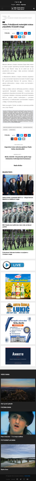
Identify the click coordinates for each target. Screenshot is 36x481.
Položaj (5, 129)
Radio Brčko (7, 29)
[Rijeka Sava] (18, 455)
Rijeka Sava (4, 469)
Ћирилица (23, 4)
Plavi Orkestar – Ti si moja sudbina (12, 436)
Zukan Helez (12, 129)
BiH (3, 22)
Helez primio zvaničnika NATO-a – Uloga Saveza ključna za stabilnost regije (18, 198)
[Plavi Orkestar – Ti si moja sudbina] (18, 422)
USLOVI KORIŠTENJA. (16, 122)
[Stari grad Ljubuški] (18, 390)
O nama (8, 479)
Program (13, 4)
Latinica (18, 4)
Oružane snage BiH (28, 127)
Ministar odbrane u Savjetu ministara (12, 127)
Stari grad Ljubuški (7, 404)
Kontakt (13, 479)
